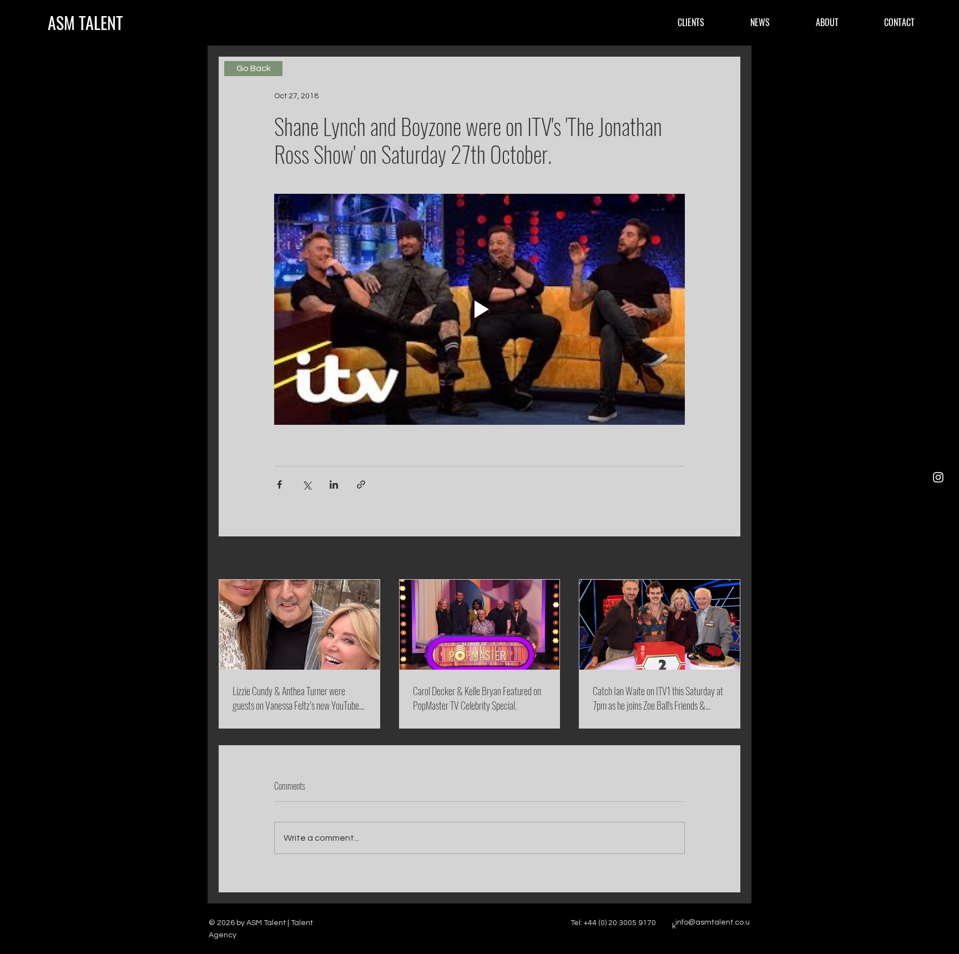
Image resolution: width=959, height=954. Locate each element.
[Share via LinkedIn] (334, 484)
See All (728, 559)
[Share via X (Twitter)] (306, 484)
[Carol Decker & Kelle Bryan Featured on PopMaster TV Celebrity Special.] (480, 625)
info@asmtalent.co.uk (711, 924)
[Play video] (479, 309)
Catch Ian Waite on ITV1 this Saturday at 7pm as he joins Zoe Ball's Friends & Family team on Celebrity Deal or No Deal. (659, 698)
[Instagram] (938, 477)
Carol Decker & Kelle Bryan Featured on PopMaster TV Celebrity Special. (477, 698)
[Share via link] (361, 484)
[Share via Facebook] (279, 484)
